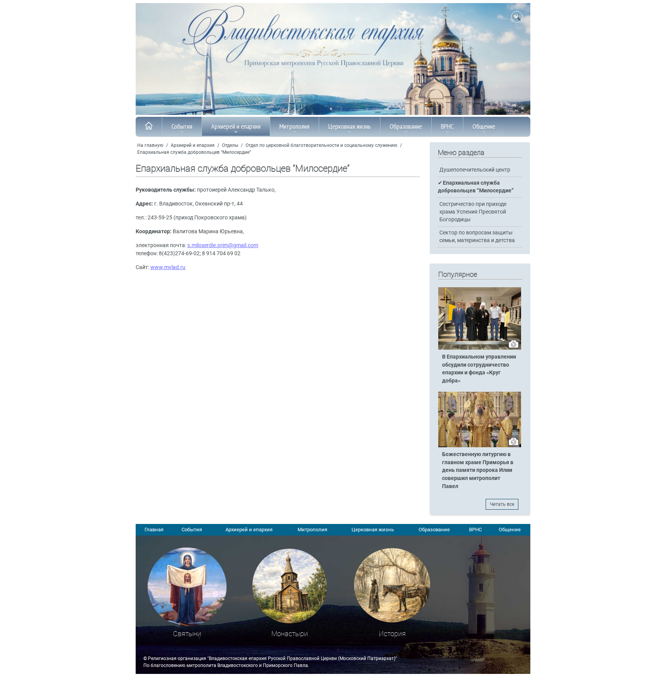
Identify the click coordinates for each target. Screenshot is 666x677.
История (392, 634)
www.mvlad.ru (167, 267)
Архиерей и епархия (236, 126)
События (182, 126)
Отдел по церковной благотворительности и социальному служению (321, 145)
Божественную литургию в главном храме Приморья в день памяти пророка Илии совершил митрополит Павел (477, 470)
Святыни (187, 634)
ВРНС (447, 126)
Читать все (502, 504)
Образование (406, 126)
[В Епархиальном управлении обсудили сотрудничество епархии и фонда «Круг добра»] (479, 348)
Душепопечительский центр (474, 170)
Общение (484, 126)
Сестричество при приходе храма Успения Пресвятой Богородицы (472, 212)
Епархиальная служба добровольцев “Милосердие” (194, 152)
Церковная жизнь (349, 126)
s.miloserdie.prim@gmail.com (222, 245)
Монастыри (289, 634)
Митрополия (294, 126)
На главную (150, 145)
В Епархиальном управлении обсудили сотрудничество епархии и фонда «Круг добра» (479, 369)
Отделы (230, 145)
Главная (154, 529)
